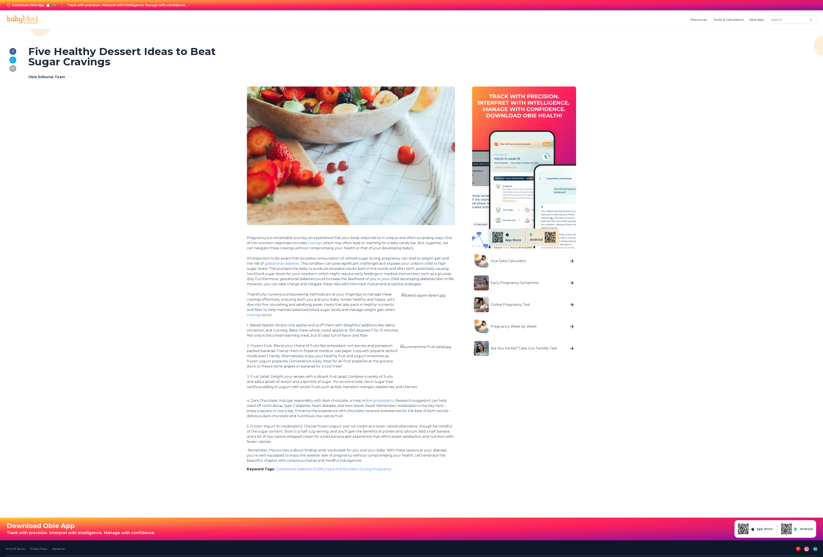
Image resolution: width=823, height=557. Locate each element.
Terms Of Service (15, 548)
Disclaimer (58, 548)
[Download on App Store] (48, 5)
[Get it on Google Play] (54, 5)
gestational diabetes (282, 263)
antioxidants (383, 401)
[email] (13, 68)
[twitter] (13, 60)
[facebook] (13, 51)
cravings (315, 243)
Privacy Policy (38, 548)
